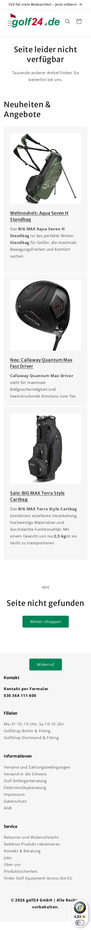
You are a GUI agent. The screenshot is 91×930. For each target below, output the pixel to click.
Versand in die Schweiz (25, 773)
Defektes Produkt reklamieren (32, 844)
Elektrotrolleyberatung (25, 787)
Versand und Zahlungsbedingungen (37, 767)
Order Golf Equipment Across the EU (38, 878)
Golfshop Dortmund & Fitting (31, 737)
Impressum (14, 794)
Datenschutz (15, 801)
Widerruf (45, 664)
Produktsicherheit (20, 871)
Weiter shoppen (45, 621)
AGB (8, 807)
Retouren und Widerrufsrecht (31, 837)
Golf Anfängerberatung (25, 780)
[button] (10, 23)
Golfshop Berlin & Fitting (27, 730)
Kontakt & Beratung (22, 850)
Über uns (12, 864)
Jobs (8, 857)
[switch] (79, 922)
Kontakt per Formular (26, 688)
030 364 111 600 (20, 695)
